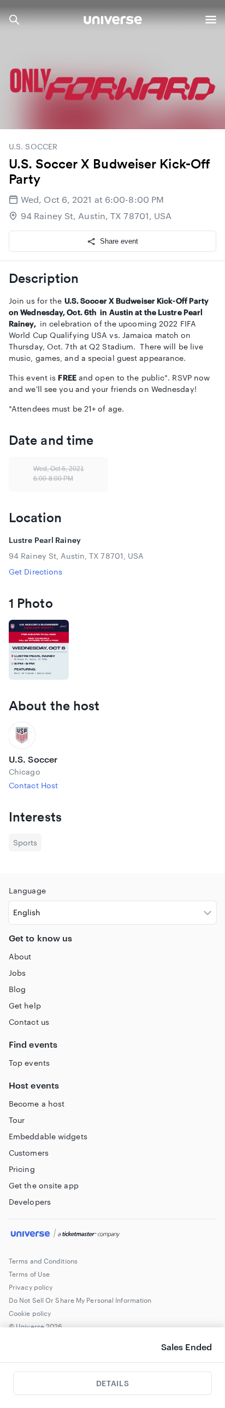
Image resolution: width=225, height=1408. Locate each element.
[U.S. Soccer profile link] (112, 735)
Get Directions (35, 571)
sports (25, 842)
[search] (14, 19)
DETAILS (112, 1383)
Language (27, 890)
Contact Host (33, 785)
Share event (119, 241)
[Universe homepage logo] (113, 21)
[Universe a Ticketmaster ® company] (112, 1234)
